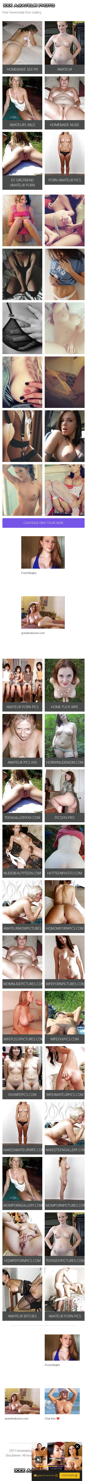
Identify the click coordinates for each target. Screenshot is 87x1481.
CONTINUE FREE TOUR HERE (43, 523)
